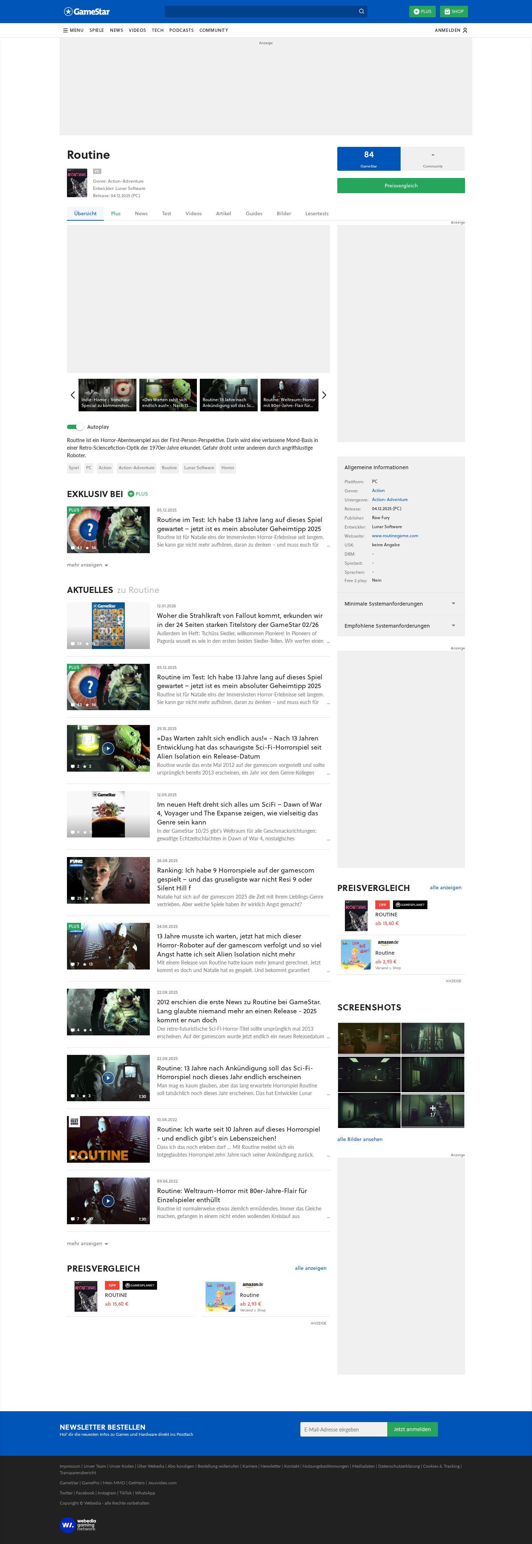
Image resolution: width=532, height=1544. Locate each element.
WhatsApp (145, 1493)
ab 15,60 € (116, 1304)
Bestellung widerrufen (218, 1466)
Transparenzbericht (78, 1472)
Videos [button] (137, 30)
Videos (194, 213)
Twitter (66, 1493)
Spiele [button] (96, 30)
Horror (227, 468)
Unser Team (95, 1466)
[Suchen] (361, 11)
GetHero (136, 1483)
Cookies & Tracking (441, 1466)
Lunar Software (199, 468)
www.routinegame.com (395, 536)
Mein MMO (114, 1483)
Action (105, 468)
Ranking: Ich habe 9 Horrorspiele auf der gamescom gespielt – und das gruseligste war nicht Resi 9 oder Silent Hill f (235, 879)
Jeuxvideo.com (162, 1483)
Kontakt (291, 1466)
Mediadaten (363, 1466)
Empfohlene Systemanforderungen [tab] (387, 625)
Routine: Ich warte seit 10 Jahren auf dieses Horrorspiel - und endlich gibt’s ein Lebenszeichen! (238, 1134)
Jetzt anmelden (412, 1429)
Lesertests (317, 213)
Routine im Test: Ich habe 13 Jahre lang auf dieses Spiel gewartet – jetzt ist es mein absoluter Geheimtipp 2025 (239, 524)
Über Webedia (150, 1466)
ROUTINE (116, 1295)
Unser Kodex (121, 1466)
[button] (73, 30)
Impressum (70, 1466)
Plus (426, 11)
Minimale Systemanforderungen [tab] (384, 603)
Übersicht (85, 213)
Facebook (85, 1493)
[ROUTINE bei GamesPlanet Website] (86, 1296)
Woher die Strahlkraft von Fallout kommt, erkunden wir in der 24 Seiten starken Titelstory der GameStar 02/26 (239, 620)
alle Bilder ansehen (360, 1139)
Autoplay (98, 426)
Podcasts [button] (181, 30)
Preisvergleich (401, 185)
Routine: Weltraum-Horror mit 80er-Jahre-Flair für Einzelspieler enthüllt (232, 1195)
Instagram (107, 1493)
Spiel (74, 468)
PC (89, 468)
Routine (169, 468)
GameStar (69, 1483)
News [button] (116, 30)
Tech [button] (158, 30)
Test (166, 213)
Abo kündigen (181, 1466)
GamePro (91, 1483)
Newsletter (271, 1466)
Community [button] (213, 30)
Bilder (284, 213)
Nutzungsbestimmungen (326, 1466)
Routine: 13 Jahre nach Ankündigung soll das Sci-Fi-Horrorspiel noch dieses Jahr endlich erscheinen (235, 1073)
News (141, 213)
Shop (458, 11)
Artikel (223, 213)
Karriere (249, 1466)
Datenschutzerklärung (399, 1466)
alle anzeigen (310, 1268)
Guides (254, 213)
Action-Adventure (137, 468)
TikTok (125, 1493)
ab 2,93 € (250, 1304)
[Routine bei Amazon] (221, 1296)
